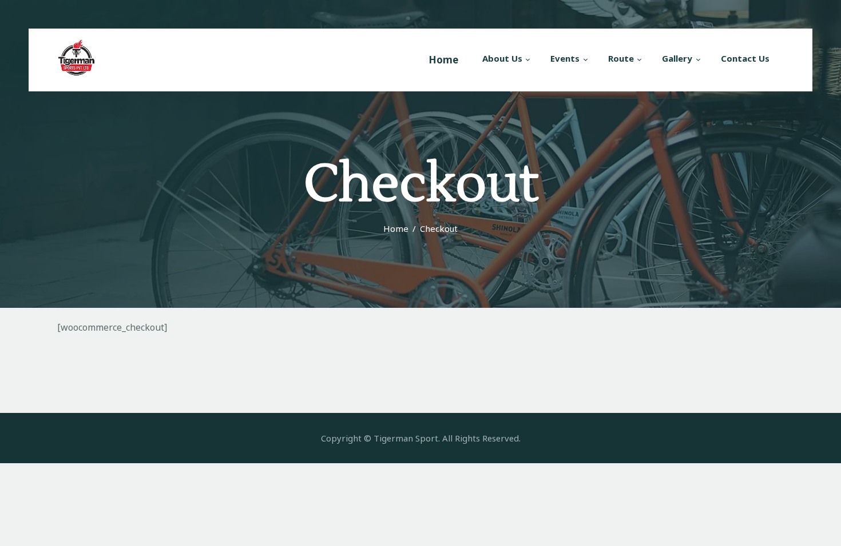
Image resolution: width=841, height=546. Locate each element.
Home (395, 228)
